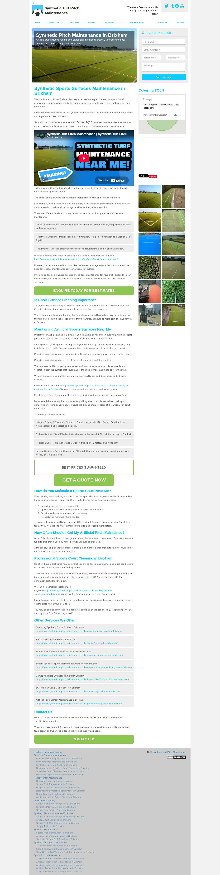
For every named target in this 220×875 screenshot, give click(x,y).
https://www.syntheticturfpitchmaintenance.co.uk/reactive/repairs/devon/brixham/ (77, 643)
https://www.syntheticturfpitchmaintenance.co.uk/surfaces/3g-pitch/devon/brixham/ (76, 259)
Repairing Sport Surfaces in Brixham (54, 781)
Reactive (74, 23)
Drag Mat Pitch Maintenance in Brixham (56, 761)
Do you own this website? (155, 115)
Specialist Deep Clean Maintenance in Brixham (60, 771)
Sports (180, 23)
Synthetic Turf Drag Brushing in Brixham (56, 765)
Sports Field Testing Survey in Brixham (56, 810)
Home (37, 23)
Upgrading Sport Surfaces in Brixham (55, 794)
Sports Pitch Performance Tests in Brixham (58, 803)
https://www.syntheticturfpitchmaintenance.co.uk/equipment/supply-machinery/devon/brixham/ (84, 667)
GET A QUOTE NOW (84, 479)
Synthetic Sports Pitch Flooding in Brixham (57, 839)
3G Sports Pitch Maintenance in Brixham (56, 845)
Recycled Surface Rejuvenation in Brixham (58, 787)
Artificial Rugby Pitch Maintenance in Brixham (59, 861)
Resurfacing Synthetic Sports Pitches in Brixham (60, 790)
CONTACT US (84, 739)
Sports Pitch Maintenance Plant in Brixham (58, 823)
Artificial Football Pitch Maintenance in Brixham (60, 858)
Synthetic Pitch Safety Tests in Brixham (56, 807)
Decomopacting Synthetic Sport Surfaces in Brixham (62, 768)
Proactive (54, 23)
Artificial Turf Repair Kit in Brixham (53, 819)
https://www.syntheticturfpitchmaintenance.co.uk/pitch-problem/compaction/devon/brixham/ (83, 679)
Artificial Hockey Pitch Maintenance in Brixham (59, 865)
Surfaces (162, 23)
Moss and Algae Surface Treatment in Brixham (60, 774)
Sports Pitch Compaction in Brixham (54, 832)
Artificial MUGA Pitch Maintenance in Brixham (59, 871)
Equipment (110, 23)
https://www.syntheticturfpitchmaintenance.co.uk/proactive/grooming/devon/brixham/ (79, 631)
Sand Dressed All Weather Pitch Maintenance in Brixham (65, 852)
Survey (91, 23)
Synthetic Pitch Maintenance (48, 752)
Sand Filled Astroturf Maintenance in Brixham (59, 849)
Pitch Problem (136, 23)
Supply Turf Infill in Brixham (50, 826)
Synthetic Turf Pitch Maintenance (169, 752)
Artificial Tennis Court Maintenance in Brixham (59, 868)
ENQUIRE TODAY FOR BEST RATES (84, 291)
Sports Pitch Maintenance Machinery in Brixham (60, 816)
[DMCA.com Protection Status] (176, 757)
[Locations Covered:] (33, 3)
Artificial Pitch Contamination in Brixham (56, 836)
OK (175, 115)
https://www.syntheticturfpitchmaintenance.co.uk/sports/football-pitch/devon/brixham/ (79, 703)
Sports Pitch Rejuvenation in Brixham (55, 784)
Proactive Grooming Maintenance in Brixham (59, 758)
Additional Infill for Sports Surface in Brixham (58, 797)
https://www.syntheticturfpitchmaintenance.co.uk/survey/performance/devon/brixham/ (80, 655)
